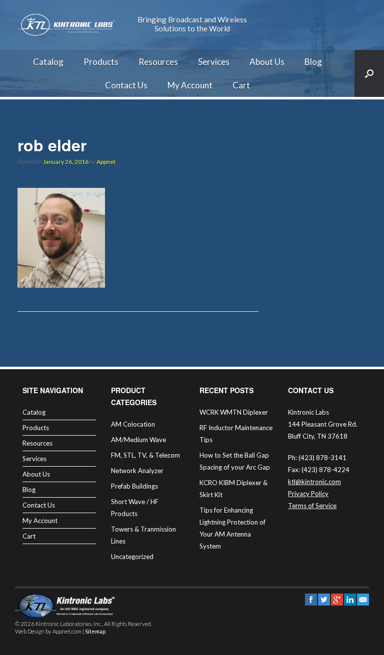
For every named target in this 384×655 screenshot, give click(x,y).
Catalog (48, 61)
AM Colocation (133, 424)
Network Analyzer (137, 471)
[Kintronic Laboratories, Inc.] (68, 24)
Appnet (106, 161)
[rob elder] (61, 284)
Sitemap (95, 631)
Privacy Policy (308, 494)
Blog (313, 61)
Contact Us (126, 85)
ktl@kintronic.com (314, 482)
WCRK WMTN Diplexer (234, 412)
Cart (241, 85)
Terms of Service (312, 506)
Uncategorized (132, 557)
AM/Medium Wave (138, 440)
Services (214, 61)
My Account (190, 85)
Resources (158, 61)
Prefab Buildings (134, 486)
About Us (267, 61)
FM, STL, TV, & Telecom (145, 455)
